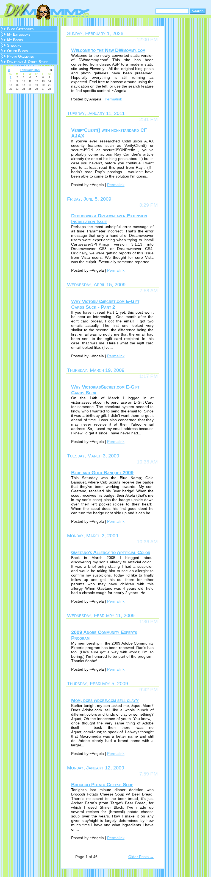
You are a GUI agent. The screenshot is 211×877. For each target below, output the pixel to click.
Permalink (113, 99)
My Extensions (18, 34)
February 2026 (30, 70)
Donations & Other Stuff (27, 62)
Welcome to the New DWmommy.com (108, 50)
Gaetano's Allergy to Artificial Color (110, 552)
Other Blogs (17, 51)
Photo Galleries (20, 56)
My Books (15, 40)
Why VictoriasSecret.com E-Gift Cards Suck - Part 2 (105, 304)
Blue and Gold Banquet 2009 (102, 472)
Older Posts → (141, 856)
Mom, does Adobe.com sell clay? (105, 700)
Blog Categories (20, 29)
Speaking (14, 45)
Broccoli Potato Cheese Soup (102, 784)
